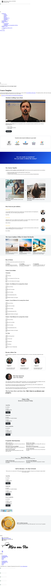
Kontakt (3, 28)
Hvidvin (5, 14)
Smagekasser (4, 20)
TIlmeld (8, 412)
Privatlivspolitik (4, 555)
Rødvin (5, 16)
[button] (25, 11)
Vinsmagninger (6, 23)
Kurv (3, 559)
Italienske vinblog (5, 26)
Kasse (3, 558)
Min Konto (3, 557)
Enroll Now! (9, 131)
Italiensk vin (4, 13)
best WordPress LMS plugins (31, 92)
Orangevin (5, 15)
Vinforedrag (6, 24)
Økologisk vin (6, 19)
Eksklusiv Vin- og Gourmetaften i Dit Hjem (11, 25)
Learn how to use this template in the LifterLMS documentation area (12, 95)
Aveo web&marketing (23, 566)
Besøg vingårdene (5, 21)
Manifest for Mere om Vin (8, 27)
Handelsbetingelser (5, 556)
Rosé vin (5, 17)
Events (3, 22)
